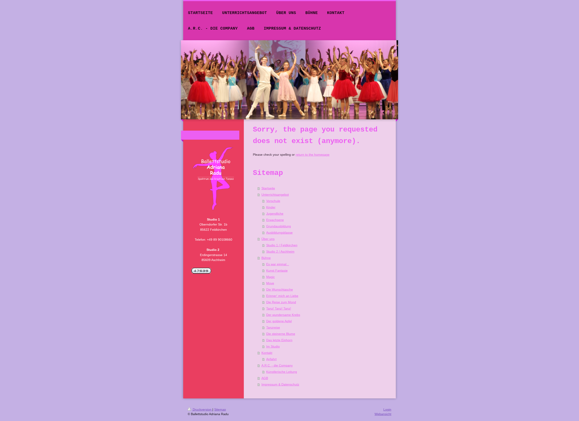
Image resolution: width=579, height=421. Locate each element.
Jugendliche (274, 213)
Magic (270, 277)
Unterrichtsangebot (275, 194)
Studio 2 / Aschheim (280, 251)
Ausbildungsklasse (279, 232)
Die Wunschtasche (279, 289)
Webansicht (383, 414)
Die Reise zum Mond (281, 302)
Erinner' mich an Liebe (282, 296)
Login (387, 409)
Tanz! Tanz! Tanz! (278, 308)
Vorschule (273, 201)
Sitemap (220, 409)
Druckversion (202, 409)
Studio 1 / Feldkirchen (281, 245)
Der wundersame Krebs (283, 315)
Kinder (270, 207)
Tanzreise (273, 327)
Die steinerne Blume (280, 334)
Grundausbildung (278, 226)
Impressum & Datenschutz (280, 384)
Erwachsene (275, 220)
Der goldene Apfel (279, 321)
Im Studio (273, 346)
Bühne (266, 258)
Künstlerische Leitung (281, 372)
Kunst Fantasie (277, 270)
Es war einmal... (277, 264)
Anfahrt (271, 359)
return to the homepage (313, 154)
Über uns (268, 239)
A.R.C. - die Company (277, 365)
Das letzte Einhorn (279, 340)
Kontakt (266, 353)
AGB (264, 378)
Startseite (268, 188)
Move (270, 283)
